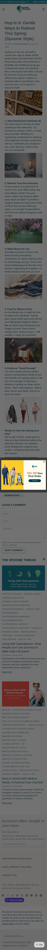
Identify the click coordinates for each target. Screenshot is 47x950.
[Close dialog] (44, 462)
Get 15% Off (34, 480)
